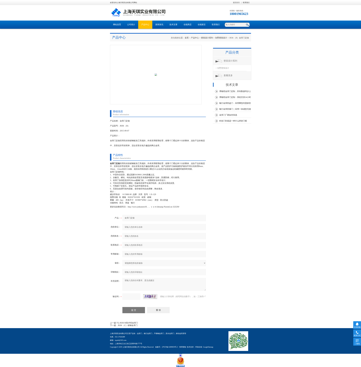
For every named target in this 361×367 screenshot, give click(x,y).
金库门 (139, 333)
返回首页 (236, 3)
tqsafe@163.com (120, 340)
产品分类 (232, 52)
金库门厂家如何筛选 (228, 115)
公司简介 (131, 25)
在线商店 (187, 25)
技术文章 (173, 25)
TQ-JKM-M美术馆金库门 (127, 323)
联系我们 (246, 3)
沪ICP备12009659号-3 (170, 347)
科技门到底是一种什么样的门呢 (233, 121)
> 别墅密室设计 (222, 68)
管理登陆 (182, 347)
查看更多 (228, 75)
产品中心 (145, 25)
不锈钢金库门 (159, 333)
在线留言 (202, 25)
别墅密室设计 (221, 38)
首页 (187, 38)
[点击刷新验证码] (150, 296)
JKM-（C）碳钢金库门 (127, 325)
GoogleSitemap (208, 347)
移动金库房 (180, 333)
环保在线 (198, 347)
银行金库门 (148, 333)
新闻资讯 (159, 25)
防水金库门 (170, 333)
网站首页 (117, 25)
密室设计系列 (207, 38)
